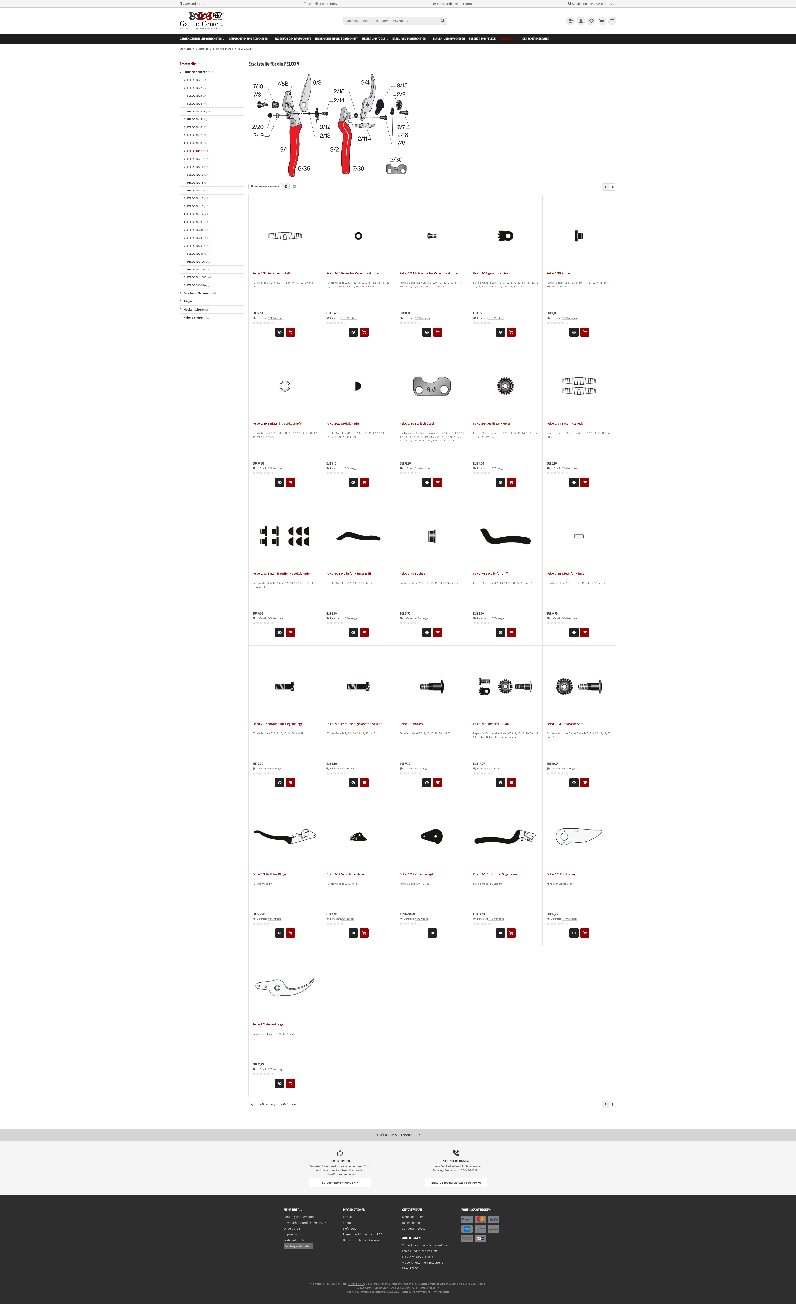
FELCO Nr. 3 (196, 95)
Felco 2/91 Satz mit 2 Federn (567, 423)
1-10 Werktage (275, 317)
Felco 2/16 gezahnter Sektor (493, 273)
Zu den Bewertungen (339, 1182)
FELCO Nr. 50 (197, 246)
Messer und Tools (373, 38)
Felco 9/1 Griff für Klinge (270, 874)
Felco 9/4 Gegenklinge (268, 1024)
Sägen (190, 301)
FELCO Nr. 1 (196, 80)
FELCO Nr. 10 (197, 159)
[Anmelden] (581, 21)
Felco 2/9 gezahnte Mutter (491, 423)
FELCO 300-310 (198, 285)
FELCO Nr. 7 (197, 135)
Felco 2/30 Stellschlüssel (417, 423)
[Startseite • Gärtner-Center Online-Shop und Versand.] (202, 28)
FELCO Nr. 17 (197, 214)
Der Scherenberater (535, 38)
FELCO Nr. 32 (197, 238)
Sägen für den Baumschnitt (293, 38)
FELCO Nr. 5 (197, 119)
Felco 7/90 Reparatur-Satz (491, 724)
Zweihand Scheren (200, 293)
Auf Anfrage (421, 618)
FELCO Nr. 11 (197, 167)
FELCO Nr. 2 (197, 88)
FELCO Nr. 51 (197, 253)
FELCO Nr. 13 (197, 182)
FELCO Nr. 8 (197, 143)
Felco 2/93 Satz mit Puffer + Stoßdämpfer (282, 574)
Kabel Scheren (196, 317)
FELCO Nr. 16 (197, 206)
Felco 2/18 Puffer (559, 273)
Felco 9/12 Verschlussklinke (345, 874)
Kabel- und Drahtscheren (409, 38)
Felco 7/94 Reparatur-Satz (565, 724)
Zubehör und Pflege (482, 38)
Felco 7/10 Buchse (412, 574)
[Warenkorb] (602, 21)
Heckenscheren (196, 309)
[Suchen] (443, 21)
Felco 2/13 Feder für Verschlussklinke (352, 273)
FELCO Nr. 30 (197, 222)
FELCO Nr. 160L (199, 269)
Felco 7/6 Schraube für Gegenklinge (278, 724)
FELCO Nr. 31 (197, 230)
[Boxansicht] (286, 186)
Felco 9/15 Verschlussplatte (419, 874)
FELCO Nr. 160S (199, 277)
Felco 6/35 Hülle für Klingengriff (348, 574)
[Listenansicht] (294, 186)
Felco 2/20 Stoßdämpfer (343, 423)
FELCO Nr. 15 (197, 198)
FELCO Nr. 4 (197, 103)
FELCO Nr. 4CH (199, 111)
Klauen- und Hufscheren (449, 38)
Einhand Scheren (199, 72)
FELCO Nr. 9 (197, 151)
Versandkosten (356, 1283)
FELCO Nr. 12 (197, 174)
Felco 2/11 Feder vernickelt (271, 273)
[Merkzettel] (591, 21)
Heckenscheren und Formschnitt (336, 38)
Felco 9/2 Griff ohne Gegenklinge (496, 874)
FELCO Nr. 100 (198, 261)
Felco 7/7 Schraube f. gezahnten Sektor (354, 724)
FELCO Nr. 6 (197, 127)
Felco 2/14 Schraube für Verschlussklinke (429, 273)
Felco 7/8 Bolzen (411, 724)
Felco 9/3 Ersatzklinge (562, 874)
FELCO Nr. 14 (197, 190)
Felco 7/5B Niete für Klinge (565, 574)
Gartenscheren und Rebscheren (201, 38)
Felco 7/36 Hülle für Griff (490, 574)
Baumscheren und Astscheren (248, 38)
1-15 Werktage (349, 618)
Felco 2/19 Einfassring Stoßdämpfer (278, 423)
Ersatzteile (507, 38)
